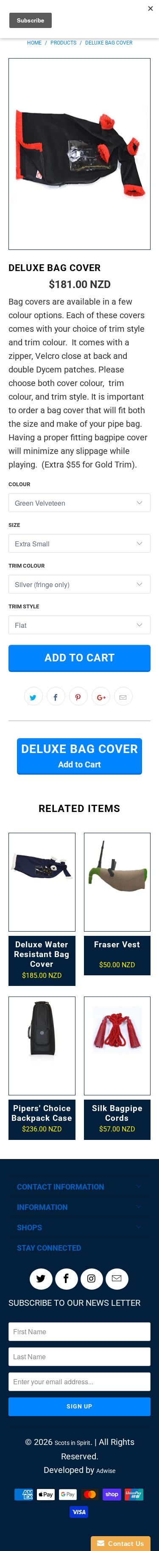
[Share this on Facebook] (56, 696)
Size (14, 525)
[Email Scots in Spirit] (117, 1279)
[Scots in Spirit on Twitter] (41, 1279)
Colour (19, 484)
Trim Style (23, 606)
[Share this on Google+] (101, 696)
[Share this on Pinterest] (78, 696)
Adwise (105, 1470)
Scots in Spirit (72, 1442)
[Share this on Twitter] (33, 696)
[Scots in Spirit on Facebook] (66, 1279)
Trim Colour (26, 566)
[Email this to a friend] (123, 696)
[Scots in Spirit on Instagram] (92, 1279)
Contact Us (124, 1543)
